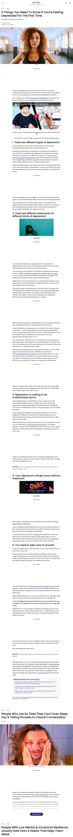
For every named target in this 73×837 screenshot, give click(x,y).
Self (8, 8)
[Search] (65, 2)
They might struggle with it (36, 425)
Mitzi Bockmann (5, 23)
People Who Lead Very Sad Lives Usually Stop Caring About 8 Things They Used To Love (35, 691)
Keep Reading (36, 814)
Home (2, 8)
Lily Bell (3, 721)
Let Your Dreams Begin (42, 697)
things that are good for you (43, 586)
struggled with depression (38, 98)
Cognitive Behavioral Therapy (26, 354)
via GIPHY (36, 238)
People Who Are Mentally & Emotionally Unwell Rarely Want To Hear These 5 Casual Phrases (35, 687)
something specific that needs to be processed (41, 273)
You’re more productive (39, 795)
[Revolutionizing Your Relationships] (36, 2)
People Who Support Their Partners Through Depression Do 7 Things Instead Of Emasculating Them (35, 682)
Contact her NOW (43, 673)
